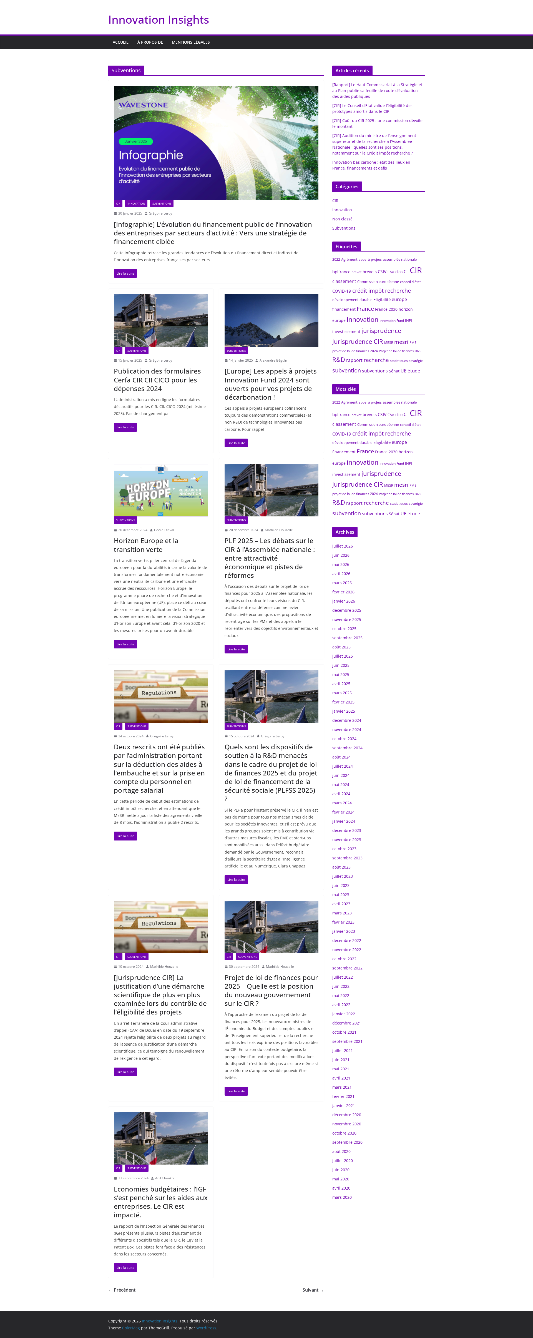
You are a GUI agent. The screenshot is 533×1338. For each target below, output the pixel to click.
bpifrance (341, 271)
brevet (356, 272)
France (365, 308)
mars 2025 (342, 692)
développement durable (352, 299)
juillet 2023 (342, 876)
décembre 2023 (346, 830)
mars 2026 (342, 582)
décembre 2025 (346, 610)
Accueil (121, 42)
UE (403, 371)
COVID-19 (341, 291)
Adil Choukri (164, 1178)
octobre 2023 (344, 848)
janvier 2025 (343, 711)
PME (412, 342)
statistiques (399, 360)
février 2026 (343, 592)
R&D (338, 359)
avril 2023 (341, 903)
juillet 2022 (342, 977)
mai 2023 (340, 894)
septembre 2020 (347, 1142)
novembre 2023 (346, 839)
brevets (370, 271)
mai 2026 (340, 564)
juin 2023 (341, 885)
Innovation (136, 203)
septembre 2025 (347, 637)
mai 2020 (340, 1179)
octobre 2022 (344, 958)
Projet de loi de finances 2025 (400, 351)
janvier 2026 (343, 601)
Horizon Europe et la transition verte (146, 545)
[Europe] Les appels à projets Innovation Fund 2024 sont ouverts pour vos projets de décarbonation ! (271, 384)
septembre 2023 (347, 858)
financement (344, 309)
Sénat (394, 371)
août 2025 (341, 647)
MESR (388, 342)
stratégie (416, 360)
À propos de (150, 42)
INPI (408, 320)
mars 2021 (342, 1087)
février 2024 (343, 812)
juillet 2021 (342, 1050)
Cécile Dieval (164, 530)
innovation (362, 319)
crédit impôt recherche (381, 290)
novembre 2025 (346, 619)
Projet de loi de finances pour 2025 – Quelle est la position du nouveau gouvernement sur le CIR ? (271, 990)
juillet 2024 (342, 766)
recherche (376, 360)
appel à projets (370, 259)
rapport (354, 360)
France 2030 (386, 309)
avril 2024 (341, 793)
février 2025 (343, 702)
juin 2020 (341, 1169)
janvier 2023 (343, 931)
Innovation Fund (391, 321)
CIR (118, 203)
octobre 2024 (344, 738)
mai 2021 (340, 1068)
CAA (391, 272)
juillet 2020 (342, 1160)
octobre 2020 (344, 1133)
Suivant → (313, 1290)
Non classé (342, 219)
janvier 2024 (343, 821)
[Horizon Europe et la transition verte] (161, 490)
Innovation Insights (158, 19)
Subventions (161, 203)
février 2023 (343, 922)
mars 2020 (342, 1197)
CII (406, 271)
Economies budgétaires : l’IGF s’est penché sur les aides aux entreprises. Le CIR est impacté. (161, 1202)
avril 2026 (341, 573)
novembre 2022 (346, 949)
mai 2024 (340, 784)
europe (399, 299)
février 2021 (343, 1096)
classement (344, 281)
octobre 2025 (344, 628)
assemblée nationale (400, 259)
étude (414, 370)
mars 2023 (342, 913)
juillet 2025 (342, 656)
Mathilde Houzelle (279, 530)
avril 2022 (341, 1004)
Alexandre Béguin (273, 360)
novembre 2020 (346, 1123)
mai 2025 (340, 674)
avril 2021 (341, 1078)
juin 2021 (341, 1059)
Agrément (349, 259)
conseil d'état (410, 282)
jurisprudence (381, 331)
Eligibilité (382, 299)
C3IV (382, 271)
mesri (401, 341)
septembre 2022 (347, 968)
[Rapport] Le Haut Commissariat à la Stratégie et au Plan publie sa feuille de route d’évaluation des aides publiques (377, 90)
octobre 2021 (344, 1032)
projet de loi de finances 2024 (355, 351)
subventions (375, 371)
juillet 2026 (342, 546)
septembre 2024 (347, 747)
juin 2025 (341, 665)
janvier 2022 (343, 1013)
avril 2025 (341, 683)
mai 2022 (340, 995)
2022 (336, 259)
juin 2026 (341, 555)
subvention (346, 370)
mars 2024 (342, 802)
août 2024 (341, 757)
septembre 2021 (347, 1041)
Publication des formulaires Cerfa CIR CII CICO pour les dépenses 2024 (157, 379)
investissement (346, 331)
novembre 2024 (346, 729)
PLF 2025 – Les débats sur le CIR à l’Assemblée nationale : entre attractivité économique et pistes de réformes (270, 558)
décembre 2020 (346, 1114)
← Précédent (121, 1290)
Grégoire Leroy (160, 213)
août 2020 (341, 1151)
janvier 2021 (343, 1105)
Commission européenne (378, 281)
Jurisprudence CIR (357, 341)
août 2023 (341, 867)
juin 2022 (341, 986)
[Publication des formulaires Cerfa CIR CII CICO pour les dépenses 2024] (161, 320)
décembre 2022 (346, 940)
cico (399, 271)
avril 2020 (341, 1188)
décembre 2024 (346, 720)
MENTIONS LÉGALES (191, 42)
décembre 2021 (346, 1023)
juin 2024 (341, 775)
